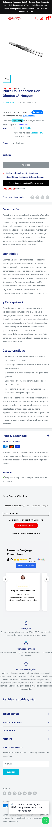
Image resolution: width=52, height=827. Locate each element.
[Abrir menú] (4, 18)
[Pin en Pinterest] (37, 197)
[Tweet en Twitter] (42, 197)
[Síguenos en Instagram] (15, 793)
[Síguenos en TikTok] (30, 793)
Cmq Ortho (8, 102)
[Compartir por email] (47, 197)
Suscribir (11, 772)
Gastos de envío (37, 133)
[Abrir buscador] (36, 18)
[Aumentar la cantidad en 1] (30, 155)
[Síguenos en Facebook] (4, 793)
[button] (9, 189)
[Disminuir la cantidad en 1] (16, 155)
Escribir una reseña (26, 525)
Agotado (26, 165)
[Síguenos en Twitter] (9, 793)
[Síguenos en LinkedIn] (35, 793)
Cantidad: (7, 155)
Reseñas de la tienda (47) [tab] (37, 506)
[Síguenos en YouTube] (25, 793)
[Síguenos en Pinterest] (20, 793)
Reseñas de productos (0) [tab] (14, 506)
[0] (47, 18)
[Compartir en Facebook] (32, 197)
